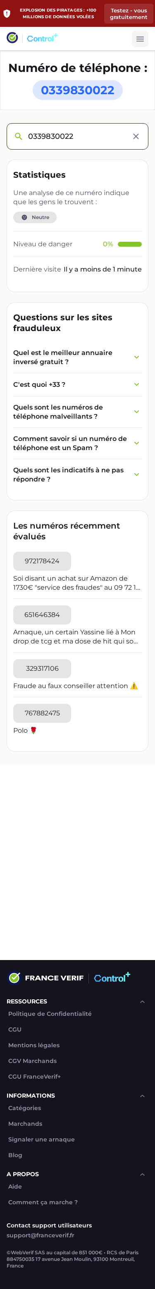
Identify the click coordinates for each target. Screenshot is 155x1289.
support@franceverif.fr (40, 1235)
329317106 (42, 668)
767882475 (42, 713)
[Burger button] (140, 39)
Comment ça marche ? (43, 1202)
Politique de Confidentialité (50, 1013)
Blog (15, 1155)
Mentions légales (34, 1045)
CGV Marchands (32, 1061)
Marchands (25, 1123)
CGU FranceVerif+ (34, 1076)
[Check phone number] (18, 136)
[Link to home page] (12, 38)
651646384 (42, 615)
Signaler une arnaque (41, 1139)
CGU (14, 1029)
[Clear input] (136, 136)
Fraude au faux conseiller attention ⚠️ (75, 686)
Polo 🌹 (25, 730)
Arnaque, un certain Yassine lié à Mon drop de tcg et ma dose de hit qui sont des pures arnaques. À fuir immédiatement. (77, 637)
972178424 (42, 561)
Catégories (24, 1108)
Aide (15, 1186)
